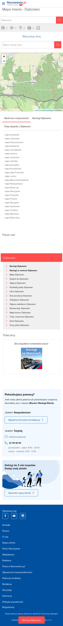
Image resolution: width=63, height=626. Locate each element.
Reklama (6, 560)
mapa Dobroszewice (14, 142)
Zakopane (54, 613)
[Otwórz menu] (3, 3)
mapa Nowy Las (12, 187)
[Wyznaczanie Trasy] (13, 27)
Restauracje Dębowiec (20, 308)
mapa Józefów (11, 161)
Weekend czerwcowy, (41, 613)
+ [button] (4, 56)
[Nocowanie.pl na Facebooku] (5, 516)
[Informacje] (30, 27)
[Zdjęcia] (38, 27)
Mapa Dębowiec (17, 274)
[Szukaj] (59, 20)
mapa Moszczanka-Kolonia (16, 180)
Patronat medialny (11, 578)
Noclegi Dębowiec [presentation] (41, 118)
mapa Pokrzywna (12, 191)
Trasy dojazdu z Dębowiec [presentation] (17, 126)
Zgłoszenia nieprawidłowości (17, 572)
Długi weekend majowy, (14, 613)
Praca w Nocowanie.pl (13, 566)
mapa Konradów (12, 164)
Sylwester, (28, 613)
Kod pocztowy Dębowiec (21, 295)
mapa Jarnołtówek (13, 149)
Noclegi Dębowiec (31, 620)
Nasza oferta (8, 542)
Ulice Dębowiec (17, 291)
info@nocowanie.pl (17, 436)
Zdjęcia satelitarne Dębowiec (23, 304)
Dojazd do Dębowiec (19, 278)
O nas (5, 536)
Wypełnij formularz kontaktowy (24, 419)
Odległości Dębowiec (19, 299)
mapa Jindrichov (12, 157)
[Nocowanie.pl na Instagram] (23, 516)
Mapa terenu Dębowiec (20, 312)
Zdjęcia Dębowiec (18, 283)
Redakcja (7, 584)
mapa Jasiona (11, 153)
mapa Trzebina (11, 210)
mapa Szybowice (12, 206)
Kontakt (6, 525)
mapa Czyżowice (12, 138)
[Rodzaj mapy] (4, 27)
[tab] (16, 118)
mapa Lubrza (10, 176)
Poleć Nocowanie (11, 548)
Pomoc (5, 530)
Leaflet (36, 110)
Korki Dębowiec (17, 321)
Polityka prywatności (12, 601)
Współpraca (8, 554)
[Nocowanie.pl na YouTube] (14, 516)
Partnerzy (7, 595)
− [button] (4, 61)
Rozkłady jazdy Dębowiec (21, 287)
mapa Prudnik (11, 198)
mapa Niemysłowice (14, 183)
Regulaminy (8, 607)
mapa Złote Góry (12, 217)
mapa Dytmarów (12, 146)
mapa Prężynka (11, 195)
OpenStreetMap (47, 110)
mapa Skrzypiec (12, 202)
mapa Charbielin (12, 134)
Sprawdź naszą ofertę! (19, 492)
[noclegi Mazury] (31, 358)
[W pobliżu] (22, 27)
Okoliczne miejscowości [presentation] (16, 118)
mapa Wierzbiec (12, 213)
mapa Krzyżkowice (13, 168)
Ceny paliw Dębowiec (19, 325)
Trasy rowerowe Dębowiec (22, 316)
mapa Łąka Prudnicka (14, 172)
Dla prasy (7, 590)
